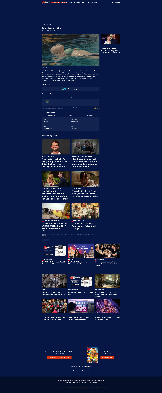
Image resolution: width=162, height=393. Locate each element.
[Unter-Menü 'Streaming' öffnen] (74, 2)
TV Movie (44, 24)
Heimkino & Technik (92, 2)
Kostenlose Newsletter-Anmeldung (59, 357)
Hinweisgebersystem (70, 382)
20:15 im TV (64, 2)
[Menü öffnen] (119, 2)
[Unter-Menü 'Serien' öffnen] (85, 2)
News (77, 2)
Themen (90, 382)
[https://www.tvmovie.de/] (46, 2)
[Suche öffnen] (113, 2)
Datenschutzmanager (85, 380)
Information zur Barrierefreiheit (98, 380)
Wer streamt (49, 24)
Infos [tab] (70, 116)
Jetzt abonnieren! (107, 357)
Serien (83, 2)
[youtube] (83, 370)
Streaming (71, 2)
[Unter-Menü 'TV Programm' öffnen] (59, 2)
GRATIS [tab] (71, 97)
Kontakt (95, 382)
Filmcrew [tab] (90, 116)
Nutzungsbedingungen (68, 380)
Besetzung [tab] (51, 116)
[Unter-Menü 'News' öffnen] (79, 2)
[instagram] (88, 370)
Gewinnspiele (84, 382)
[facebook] (74, 370)
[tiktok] (78, 370)
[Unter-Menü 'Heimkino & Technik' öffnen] (97, 2)
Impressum (59, 380)
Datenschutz (77, 380)
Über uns (78, 382)
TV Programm (55, 2)
